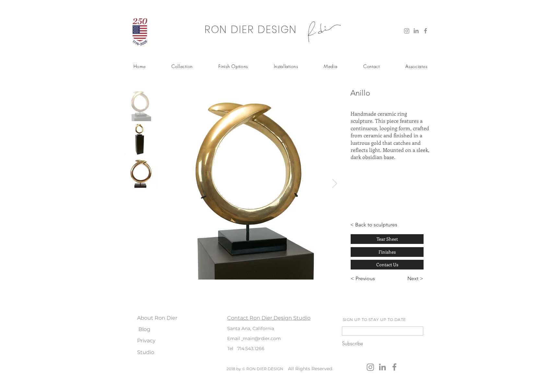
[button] (181, 66)
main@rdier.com (262, 338)
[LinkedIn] (416, 30)
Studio (145, 352)
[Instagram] (406, 30)
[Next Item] (334, 184)
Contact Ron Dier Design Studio (268, 318)
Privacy (146, 341)
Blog (144, 329)
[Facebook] (425, 30)
